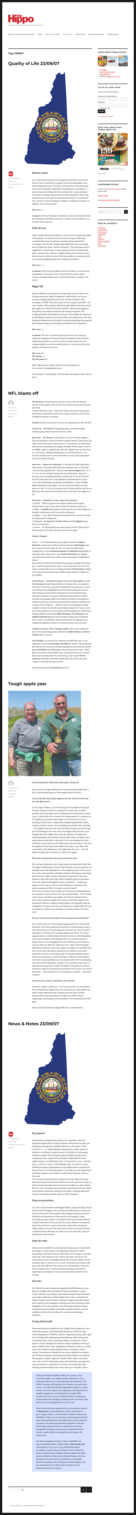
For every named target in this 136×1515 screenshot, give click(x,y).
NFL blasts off (23, 393)
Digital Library (113, 34)
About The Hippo (52, 34)
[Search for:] (111, 212)
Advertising (80, 34)
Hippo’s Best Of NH (113, 76)
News (10, 184)
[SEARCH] (126, 212)
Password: (101, 102)
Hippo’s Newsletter (96, 34)
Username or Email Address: (107, 96)
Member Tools (103, 196)
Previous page (83, 1492)
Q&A (14, 794)
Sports (15, 413)
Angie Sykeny (13, 788)
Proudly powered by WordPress (33, 1506)
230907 (10, 187)
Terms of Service (15, 1506)
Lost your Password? (106, 116)
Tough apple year (27, 683)
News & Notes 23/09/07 (33, 1023)
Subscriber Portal (113, 189)
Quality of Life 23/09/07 (33, 63)
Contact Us (67, 34)
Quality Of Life (18, 184)
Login (40, 34)
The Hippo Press (13, 178)
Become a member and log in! (110, 200)
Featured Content (14, 1144)
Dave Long (12, 407)
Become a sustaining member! (21, 34)
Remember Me (105, 108)
